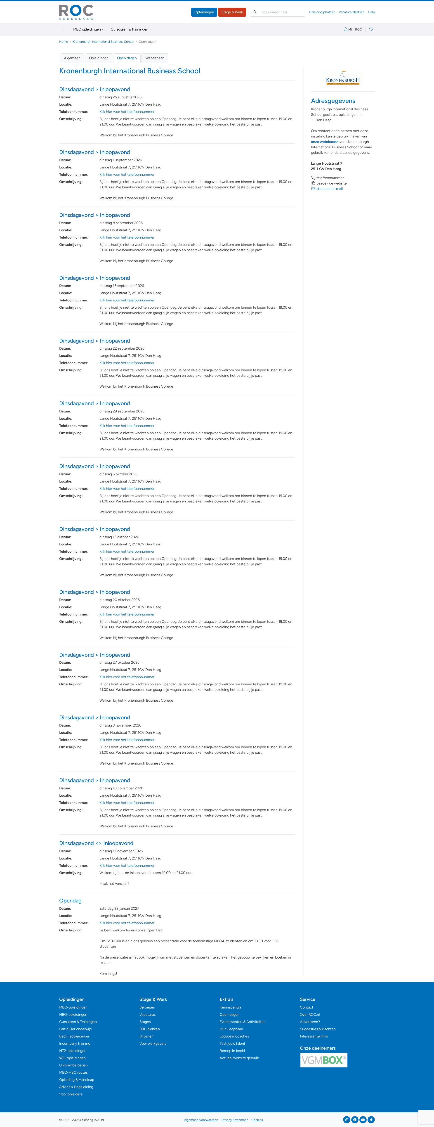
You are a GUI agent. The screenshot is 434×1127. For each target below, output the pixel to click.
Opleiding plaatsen (322, 12)
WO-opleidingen (72, 1058)
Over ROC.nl (310, 1014)
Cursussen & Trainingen (129, 29)
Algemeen (72, 58)
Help (371, 12)
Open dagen (127, 58)
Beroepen (147, 1007)
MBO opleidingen (87, 29)
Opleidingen (204, 12)
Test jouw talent (232, 1043)
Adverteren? (310, 1022)
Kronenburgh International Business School (103, 42)
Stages (145, 1022)
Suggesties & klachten (318, 1029)
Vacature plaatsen (351, 12)
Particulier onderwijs (75, 1029)
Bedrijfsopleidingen (74, 1036)
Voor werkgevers (152, 1043)
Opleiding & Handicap (76, 1079)
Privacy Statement (235, 1120)
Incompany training (74, 1043)
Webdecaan (154, 58)
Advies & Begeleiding (76, 1087)
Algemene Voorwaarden (201, 1120)
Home (63, 42)
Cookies (257, 1120)
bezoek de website (331, 183)
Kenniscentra (230, 1007)
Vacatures (147, 1014)
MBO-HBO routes (73, 1072)
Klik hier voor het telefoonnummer (126, 111)
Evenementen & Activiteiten (243, 1022)
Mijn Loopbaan (231, 1029)
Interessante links (314, 1036)
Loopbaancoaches (234, 1036)
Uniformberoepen (73, 1065)
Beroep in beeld (232, 1051)
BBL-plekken (149, 1029)
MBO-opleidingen (73, 1007)
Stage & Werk (232, 12)
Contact (306, 1007)
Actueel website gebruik (239, 1058)
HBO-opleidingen (73, 1014)
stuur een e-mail (329, 189)
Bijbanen (146, 1036)
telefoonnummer (330, 178)
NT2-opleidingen (72, 1051)
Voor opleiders (70, 1094)
